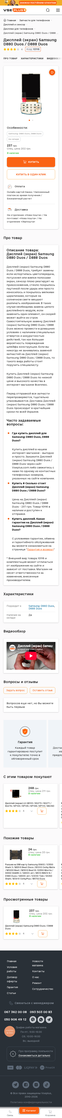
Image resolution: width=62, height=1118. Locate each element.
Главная (11, 20)
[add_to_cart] (41, 811)
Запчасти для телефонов (34, 20)
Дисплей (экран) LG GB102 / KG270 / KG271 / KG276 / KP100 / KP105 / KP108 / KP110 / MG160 (29, 804)
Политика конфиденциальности (31, 1102)
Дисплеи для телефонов (18, 29)
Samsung (34, 606)
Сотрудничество (42, 989)
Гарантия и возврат (40, 549)
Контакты (38, 971)
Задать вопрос (15, 690)
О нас (35, 977)
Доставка (21, 209)
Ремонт (37, 983)
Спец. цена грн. (19, 148)
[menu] (58, 10)
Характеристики (32, 58)
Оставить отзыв (43, 690)
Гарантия (25, 742)
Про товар (10, 58)
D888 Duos (35, 608)
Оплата (20, 186)
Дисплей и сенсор (14, 24)
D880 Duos (47, 606)
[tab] (29, 120)
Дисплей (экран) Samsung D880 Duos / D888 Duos (29, 927)
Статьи (11, 993)
